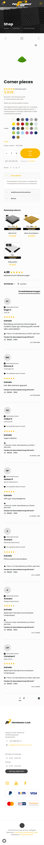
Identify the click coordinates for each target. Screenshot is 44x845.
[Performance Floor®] (22, 3)
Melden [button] (9, 339)
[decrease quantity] (6, 153)
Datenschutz (28, 832)
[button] (36, 45)
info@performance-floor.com (20, 745)
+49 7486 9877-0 (15, 741)
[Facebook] (25, 783)
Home (6, 28)
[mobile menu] (41, 3)
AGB (35, 832)
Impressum (19, 832)
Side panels (12, 262)
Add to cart (30, 153)
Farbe (6, 128)
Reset (6, 142)
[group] (22, 272)
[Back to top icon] (22, 825)
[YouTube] (16, 783)
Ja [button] (5, 339)
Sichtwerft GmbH (26, 835)
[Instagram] (7, 783)
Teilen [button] (15, 339)
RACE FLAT (13, 233)
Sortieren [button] (8, 284)
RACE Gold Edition (31, 233)
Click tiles (15, 28)
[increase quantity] (16, 153)
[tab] (29, 292)
